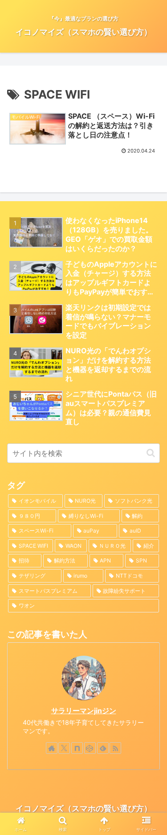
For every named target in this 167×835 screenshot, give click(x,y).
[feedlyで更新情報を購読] (103, 748)
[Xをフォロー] (64, 748)
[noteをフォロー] (77, 748)
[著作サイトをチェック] (51, 748)
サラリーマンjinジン (83, 711)
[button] (151, 453)
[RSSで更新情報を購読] (115, 748)
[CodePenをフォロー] (90, 748)
